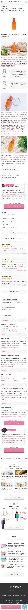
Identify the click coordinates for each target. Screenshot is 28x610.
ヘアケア (5, 458)
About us (4, 595)
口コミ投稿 (24, 607)
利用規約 (9, 595)
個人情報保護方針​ (16, 595)
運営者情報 (23, 595)
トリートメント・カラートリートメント (15, 458)
